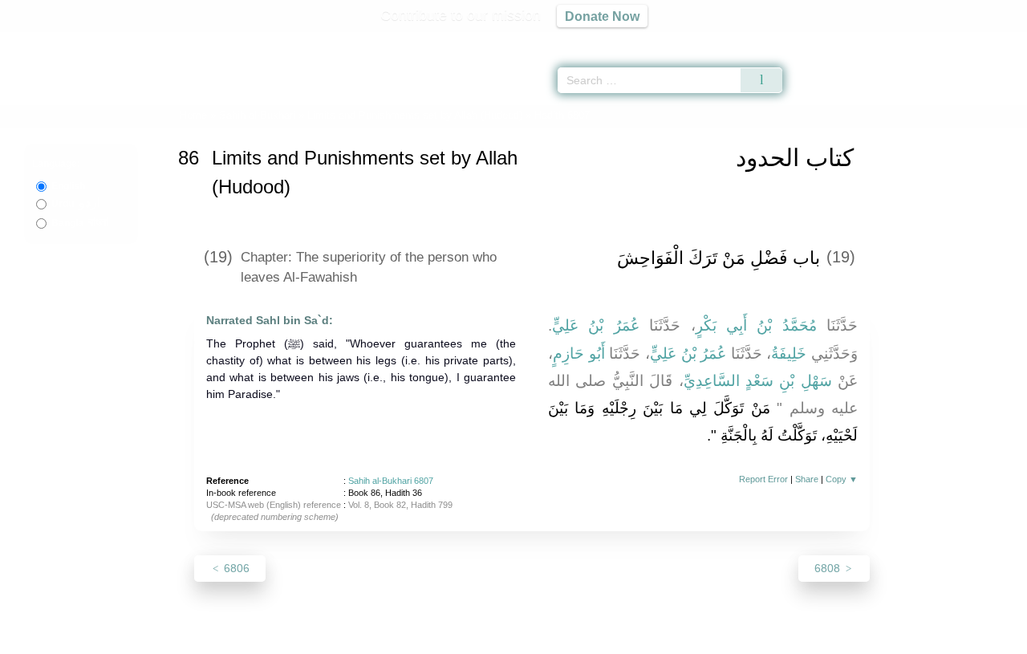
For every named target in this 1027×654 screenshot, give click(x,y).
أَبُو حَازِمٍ (579, 353)
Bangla (79, 223)
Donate (618, 639)
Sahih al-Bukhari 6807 (390, 480)
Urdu (75, 203)
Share (806, 479)
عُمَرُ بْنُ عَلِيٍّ (595, 325)
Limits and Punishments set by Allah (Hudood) (414, 115)
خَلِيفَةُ (788, 353)
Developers (501, 639)
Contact (565, 639)
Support (435, 639)
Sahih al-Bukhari (257, 115)
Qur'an (827, 40)
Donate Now (602, 16)
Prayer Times (932, 40)
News (387, 639)
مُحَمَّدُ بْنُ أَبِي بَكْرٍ (756, 325)
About (344, 639)
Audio (988, 40)
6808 (828, 568)
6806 (235, 568)
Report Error (763, 479)
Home (193, 115)
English (68, 186)
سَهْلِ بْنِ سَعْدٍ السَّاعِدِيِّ (758, 380)
